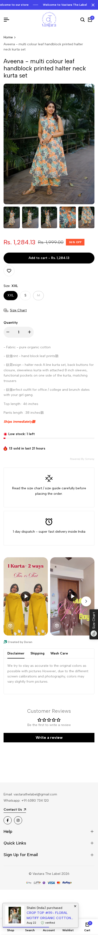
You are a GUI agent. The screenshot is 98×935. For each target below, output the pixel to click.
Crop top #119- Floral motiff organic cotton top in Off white (49, 916)
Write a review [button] (49, 737)
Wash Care (59, 653)
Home (8, 37)
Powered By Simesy (82, 459)
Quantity (11, 323)
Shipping (37, 653)
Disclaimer (15, 653)
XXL (10, 295)
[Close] (92, 5)
